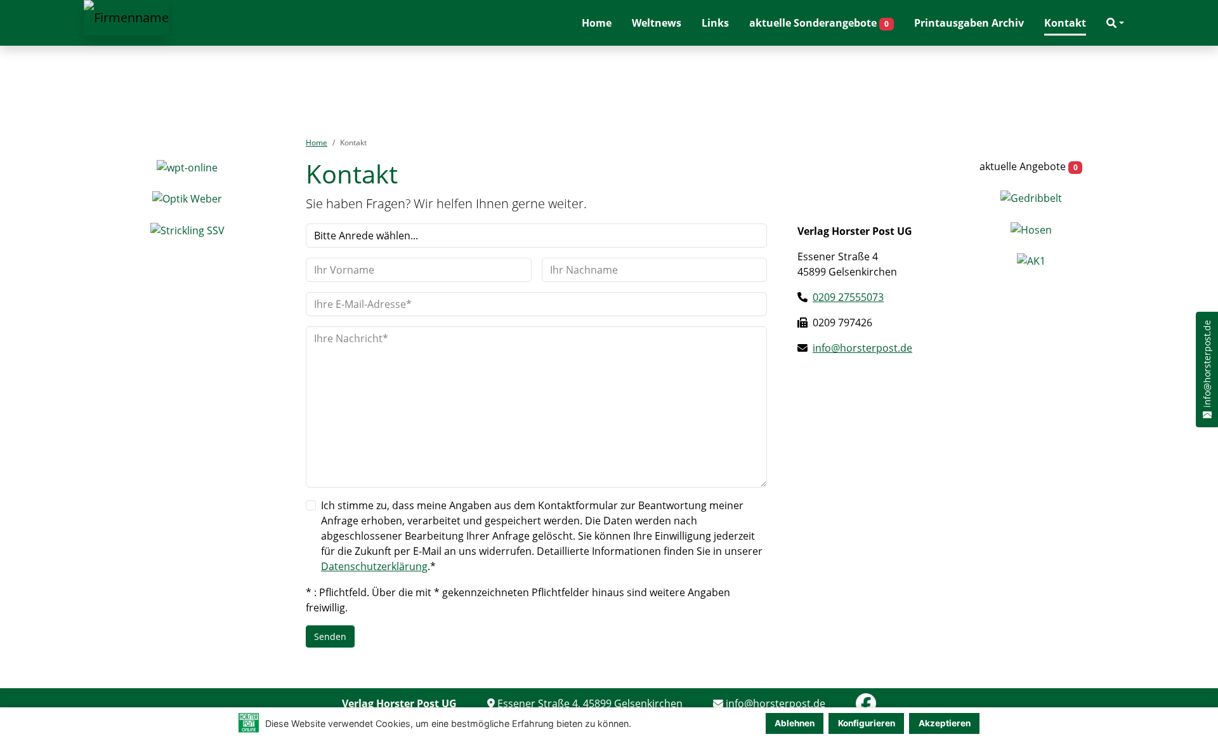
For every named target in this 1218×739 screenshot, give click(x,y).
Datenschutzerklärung (374, 566)
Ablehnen (795, 723)
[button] (1115, 23)
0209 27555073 (848, 297)
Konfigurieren (866, 723)
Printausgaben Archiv (969, 23)
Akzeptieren (945, 723)
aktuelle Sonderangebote (819, 23)
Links (715, 23)
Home (597, 23)
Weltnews (656, 23)
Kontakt (1065, 23)
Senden (330, 636)
